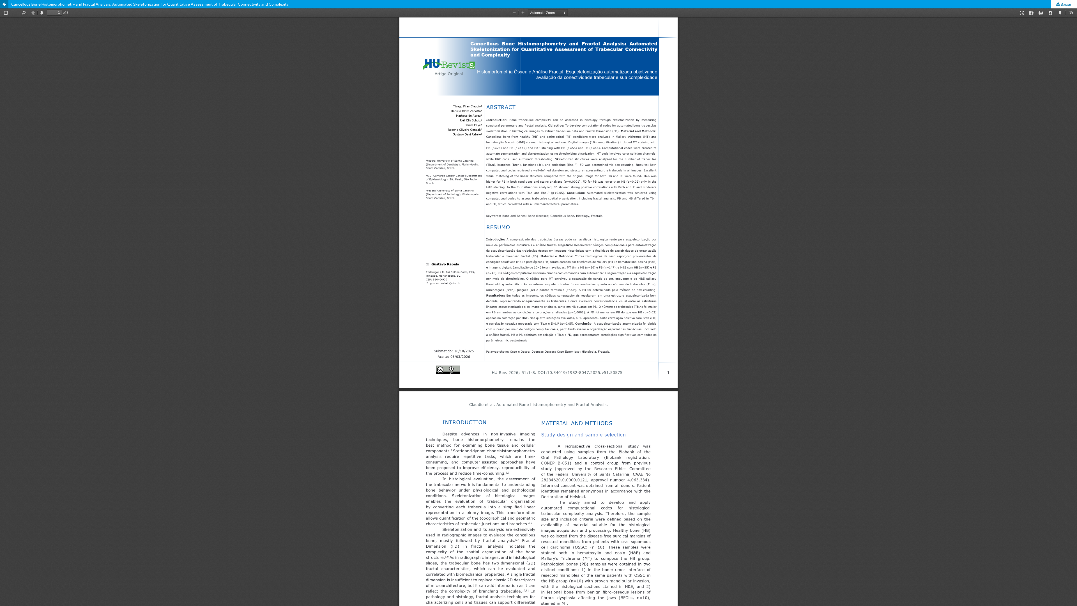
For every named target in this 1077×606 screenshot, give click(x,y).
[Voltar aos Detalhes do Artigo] (4, 4)
